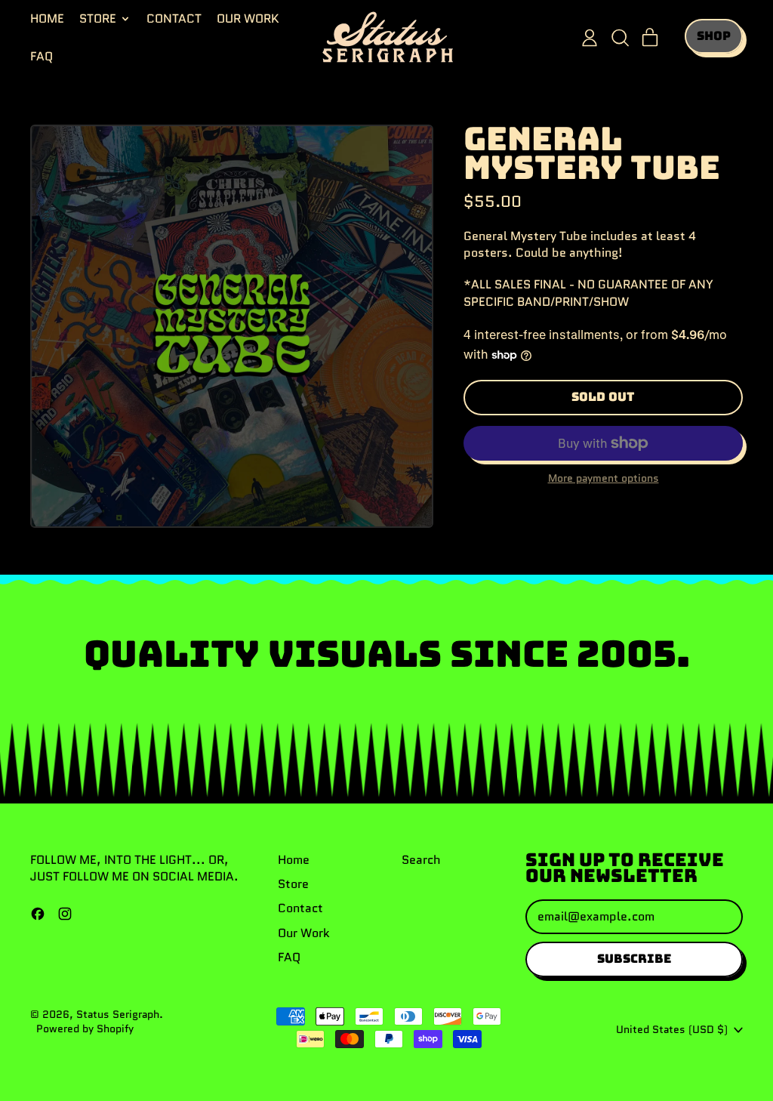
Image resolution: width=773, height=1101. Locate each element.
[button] (619, 37)
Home (47, 18)
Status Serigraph (117, 1014)
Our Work (248, 18)
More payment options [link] (603, 478)
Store (293, 884)
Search (421, 859)
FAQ (41, 56)
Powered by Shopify (85, 1028)
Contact (174, 18)
